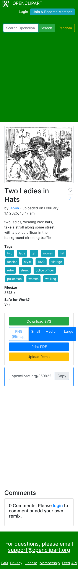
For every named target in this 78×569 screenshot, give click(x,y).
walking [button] (50, 279)
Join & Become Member (52, 12)
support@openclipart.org (39, 550)
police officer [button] (45, 270)
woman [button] (48, 253)
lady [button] (22, 253)
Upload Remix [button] (39, 356)
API (74, 563)
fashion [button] (12, 262)
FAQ (4, 563)
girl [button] (34, 253)
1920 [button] (41, 262)
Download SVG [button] (39, 321)
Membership (50, 563)
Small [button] (35, 331)
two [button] (9, 253)
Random (65, 28)
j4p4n (14, 208)
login (58, 505)
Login (23, 11)
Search (46, 28)
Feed (66, 563)
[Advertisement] (39, 77)
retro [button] (10, 270)
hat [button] (62, 253)
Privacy (16, 563)
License (31, 563)
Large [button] (68, 331)
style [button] (27, 262)
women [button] (33, 279)
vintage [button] (56, 262)
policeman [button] (14, 279)
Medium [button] (52, 331)
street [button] (25, 270)
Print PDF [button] (39, 346)
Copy (61, 376)
